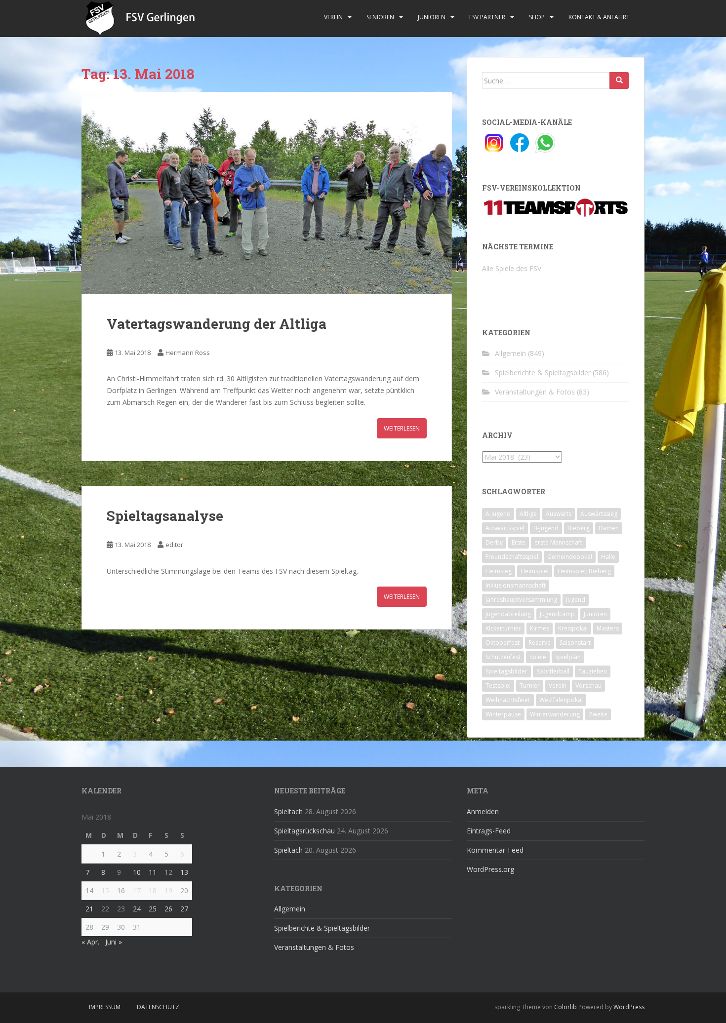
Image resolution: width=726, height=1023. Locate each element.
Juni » (113, 941)
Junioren (431, 17)
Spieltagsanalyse (165, 516)
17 (137, 890)
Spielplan (568, 657)
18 (153, 890)
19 (168, 890)
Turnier (530, 685)
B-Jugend (546, 528)
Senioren (380, 17)
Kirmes (539, 628)
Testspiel (498, 685)
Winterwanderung (555, 714)
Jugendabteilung (508, 614)
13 (184, 872)
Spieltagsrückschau (304, 830)
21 (89, 908)
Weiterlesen (402, 428)
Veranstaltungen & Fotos (535, 391)
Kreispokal (573, 628)
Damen (609, 528)
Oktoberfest (502, 642)
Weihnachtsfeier (507, 700)
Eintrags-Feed (489, 830)
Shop (537, 17)
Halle (608, 556)
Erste (518, 542)
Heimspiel (535, 571)
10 (137, 872)
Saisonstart (575, 642)
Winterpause (503, 714)
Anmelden (483, 811)
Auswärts (558, 514)
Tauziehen (592, 671)
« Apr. (90, 941)
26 (168, 908)
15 (105, 890)
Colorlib (565, 1007)
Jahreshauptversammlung (521, 599)
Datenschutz (158, 1007)
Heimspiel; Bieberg (584, 571)
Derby (494, 542)
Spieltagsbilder (506, 671)
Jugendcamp (557, 614)
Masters (608, 628)
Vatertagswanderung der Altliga (216, 324)
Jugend (575, 599)
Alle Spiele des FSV (511, 268)
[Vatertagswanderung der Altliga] (266, 193)
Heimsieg (498, 571)
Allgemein (510, 353)
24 (137, 908)
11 (153, 872)
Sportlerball (552, 671)
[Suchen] (619, 80)
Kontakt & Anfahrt (599, 17)
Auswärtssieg (598, 514)
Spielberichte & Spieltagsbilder (543, 372)
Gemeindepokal (569, 556)
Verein (333, 17)
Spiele (537, 657)
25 (153, 908)
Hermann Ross (187, 352)
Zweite (598, 714)
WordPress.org (490, 869)
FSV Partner (487, 17)
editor (174, 544)
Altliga (528, 514)
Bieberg (578, 528)
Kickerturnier (503, 628)
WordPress (629, 1007)
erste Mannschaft (558, 542)
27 (184, 908)
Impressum (105, 1007)
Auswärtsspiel (504, 528)
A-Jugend (498, 514)
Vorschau (588, 685)
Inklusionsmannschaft (515, 585)
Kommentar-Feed (495, 850)
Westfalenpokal (561, 700)
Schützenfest (503, 657)
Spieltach (288, 811)
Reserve (539, 642)
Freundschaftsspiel (511, 556)
